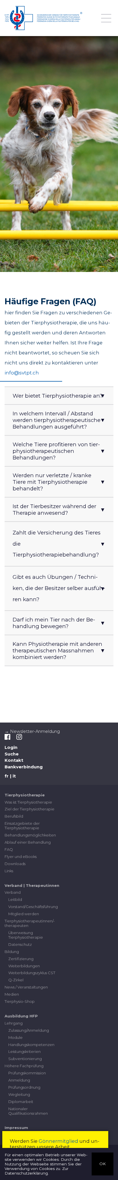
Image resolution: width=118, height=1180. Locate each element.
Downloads (15, 863)
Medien (12, 994)
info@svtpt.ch (22, 373)
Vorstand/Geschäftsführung (33, 906)
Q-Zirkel (15, 980)
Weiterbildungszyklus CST (31, 972)
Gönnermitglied (58, 1141)
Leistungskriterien (24, 1051)
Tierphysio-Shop (20, 1001)
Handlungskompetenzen (31, 1044)
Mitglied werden (23, 913)
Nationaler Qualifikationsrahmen (28, 1111)
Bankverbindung (24, 766)
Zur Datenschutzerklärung (36, 1170)
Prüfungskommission (27, 1073)
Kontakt (14, 760)
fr (7, 776)
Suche (12, 754)
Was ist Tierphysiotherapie (28, 802)
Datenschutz (20, 944)
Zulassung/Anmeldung (28, 1030)
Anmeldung (19, 1080)
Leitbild (15, 899)
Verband (13, 892)
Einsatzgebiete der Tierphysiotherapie (22, 825)
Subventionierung (25, 1058)
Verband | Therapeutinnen (32, 885)
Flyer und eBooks (21, 856)
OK (102, 1163)
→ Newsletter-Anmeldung (32, 731)
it (14, 776)
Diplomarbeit (20, 1101)
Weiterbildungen (24, 966)
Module (15, 1037)
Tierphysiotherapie (25, 795)
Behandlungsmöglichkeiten (30, 835)
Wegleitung (19, 1094)
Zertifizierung (21, 958)
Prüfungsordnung (24, 1087)
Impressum (16, 1127)
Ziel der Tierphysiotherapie (29, 809)
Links (9, 871)
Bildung (12, 951)
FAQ (9, 849)
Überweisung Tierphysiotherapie (25, 935)
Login (11, 747)
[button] (59, 395)
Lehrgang (14, 1023)
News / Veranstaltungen (26, 987)
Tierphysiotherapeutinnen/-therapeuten (30, 923)
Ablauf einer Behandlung (28, 842)
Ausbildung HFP (21, 1016)
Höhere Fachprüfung (24, 1065)
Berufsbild (14, 816)
